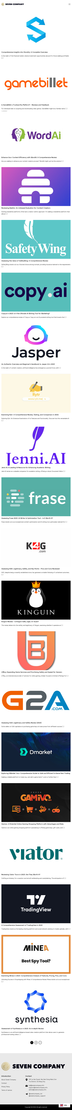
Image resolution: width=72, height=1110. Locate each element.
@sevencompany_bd (35, 1094)
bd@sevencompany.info (36, 1085)
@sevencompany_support (37, 1096)
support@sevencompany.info (38, 1087)
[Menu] (69, 4)
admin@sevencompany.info (37, 1090)
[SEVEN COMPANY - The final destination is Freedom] (12, 4)
